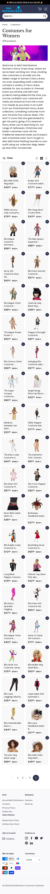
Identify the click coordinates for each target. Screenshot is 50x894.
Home (4, 25)
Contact (6, 804)
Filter (10, 158)
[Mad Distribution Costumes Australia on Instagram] (26, 838)
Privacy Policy (8, 808)
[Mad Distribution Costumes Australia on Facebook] (31, 838)
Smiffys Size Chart (10, 824)
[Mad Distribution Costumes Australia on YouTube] (36, 838)
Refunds (29, 804)
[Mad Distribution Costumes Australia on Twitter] (41, 838)
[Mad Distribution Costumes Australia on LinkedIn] (31, 843)
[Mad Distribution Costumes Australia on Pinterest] (26, 843)
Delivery (29, 800)
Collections (15, 25)
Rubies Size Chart (10, 820)
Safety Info (7, 811)
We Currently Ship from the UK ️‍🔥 (26, 2)
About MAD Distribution (13, 800)
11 (30, 777)
